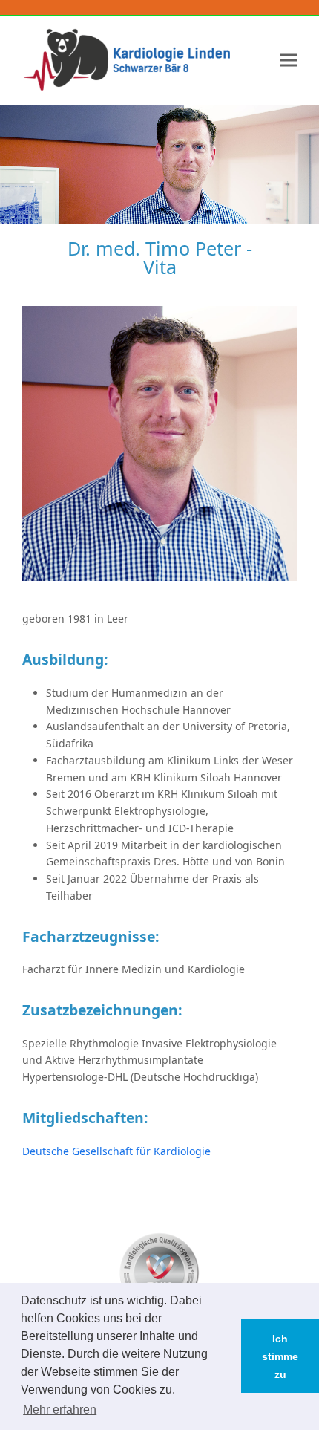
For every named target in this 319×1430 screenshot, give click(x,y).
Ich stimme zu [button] (280, 1356)
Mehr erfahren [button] (59, 1409)
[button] (288, 59)
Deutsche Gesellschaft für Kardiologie (116, 1151)
